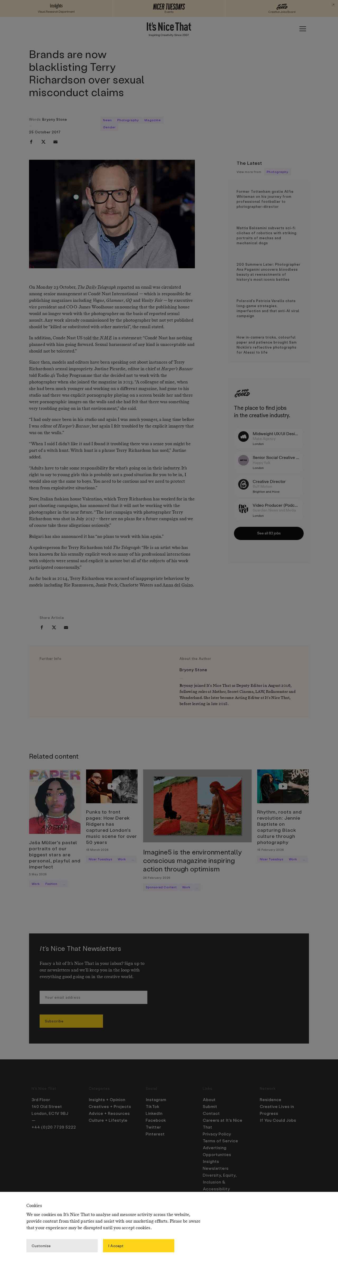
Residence (270, 1099)
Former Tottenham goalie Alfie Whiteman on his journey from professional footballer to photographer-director (265, 198)
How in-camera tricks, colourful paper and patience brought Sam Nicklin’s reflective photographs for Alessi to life (267, 344)
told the (97, 338)
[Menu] (302, 28)
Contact (211, 1113)
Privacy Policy (217, 1133)
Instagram (156, 1099)
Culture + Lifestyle (108, 1120)
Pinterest (155, 1133)
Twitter (153, 1127)
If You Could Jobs (278, 1120)
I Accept (116, 1245)
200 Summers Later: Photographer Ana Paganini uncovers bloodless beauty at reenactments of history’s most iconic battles (269, 271)
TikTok (152, 1106)
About (209, 1099)
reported (105, 287)
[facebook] (31, 142)
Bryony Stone (54, 119)
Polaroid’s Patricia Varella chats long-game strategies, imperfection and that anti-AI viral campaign (268, 308)
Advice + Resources (109, 1113)
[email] (55, 142)
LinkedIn (154, 1113)
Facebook (156, 1120)
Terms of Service (220, 1140)
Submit (210, 1106)
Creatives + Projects (110, 1106)
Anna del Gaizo (177, 585)
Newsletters (216, 1168)
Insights (211, 1161)
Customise (41, 1245)
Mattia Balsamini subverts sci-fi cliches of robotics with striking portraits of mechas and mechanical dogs (267, 235)
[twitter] (43, 142)
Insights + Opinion (107, 1099)
